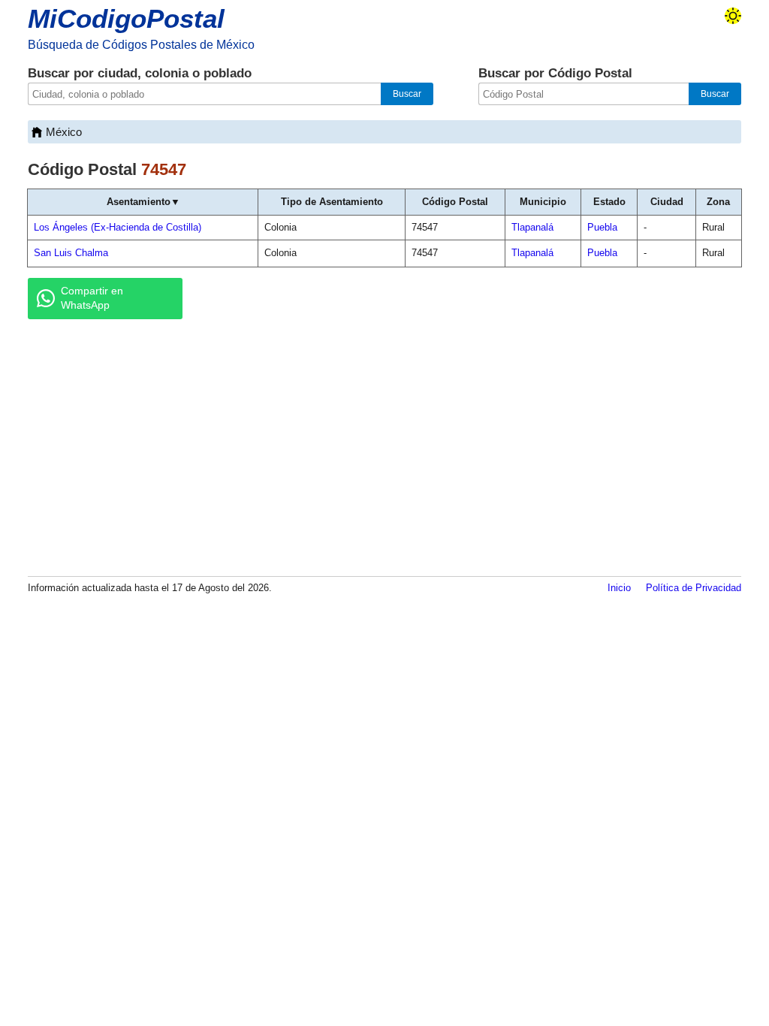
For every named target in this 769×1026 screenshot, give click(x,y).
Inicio (619, 587)
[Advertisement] (384, 447)
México (64, 131)
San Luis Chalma (71, 252)
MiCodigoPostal (126, 18)
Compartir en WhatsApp (92, 298)
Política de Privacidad (693, 587)
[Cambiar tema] (733, 16)
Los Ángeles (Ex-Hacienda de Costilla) (117, 227)
